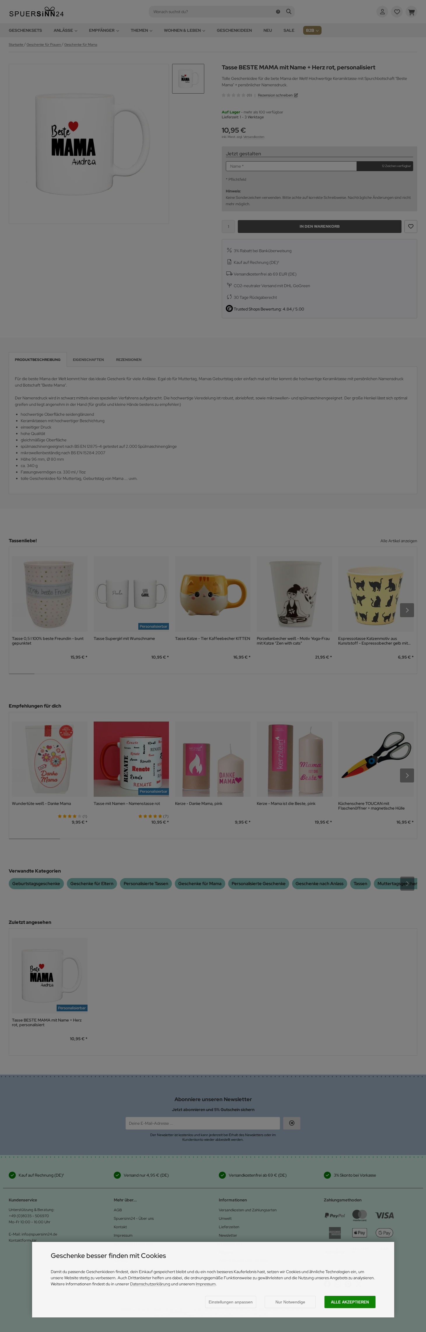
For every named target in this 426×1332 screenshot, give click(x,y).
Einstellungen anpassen (231, 1302)
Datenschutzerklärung (150, 1284)
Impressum (206, 1284)
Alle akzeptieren (350, 1302)
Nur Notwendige (290, 1302)
